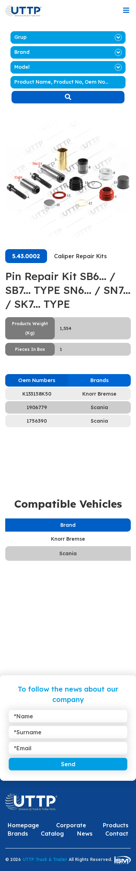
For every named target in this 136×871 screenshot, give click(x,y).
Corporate (71, 825)
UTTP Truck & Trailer (45, 859)
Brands (18, 833)
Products (115, 825)
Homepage (23, 825)
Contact (116, 833)
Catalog (52, 833)
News (84, 833)
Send (68, 764)
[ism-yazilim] (122, 859)
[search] (68, 97)
